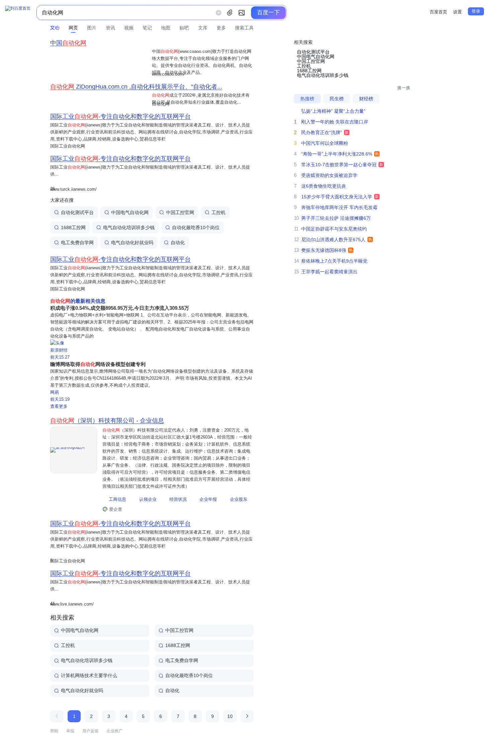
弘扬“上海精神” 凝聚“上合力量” (333, 111)
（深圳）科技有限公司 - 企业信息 (107, 420)
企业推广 (114, 731)
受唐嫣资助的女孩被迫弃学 (329, 175)
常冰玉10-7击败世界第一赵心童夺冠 (339, 164)
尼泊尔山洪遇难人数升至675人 (333, 239)
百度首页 (438, 11)
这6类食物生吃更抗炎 (323, 186)
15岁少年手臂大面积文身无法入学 (336, 196)
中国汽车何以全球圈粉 (324, 143)
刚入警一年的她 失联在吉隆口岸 (334, 121)
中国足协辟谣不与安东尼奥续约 (334, 229)
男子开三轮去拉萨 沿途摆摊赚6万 (336, 218)
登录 (476, 11)
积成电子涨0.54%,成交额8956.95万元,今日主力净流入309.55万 (119, 308)
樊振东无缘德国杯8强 (323, 250)
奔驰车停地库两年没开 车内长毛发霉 (339, 207)
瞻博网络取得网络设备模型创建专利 (98, 364)
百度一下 (268, 12)
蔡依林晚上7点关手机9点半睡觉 (334, 261)
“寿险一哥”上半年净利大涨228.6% (336, 154)
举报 (70, 731)
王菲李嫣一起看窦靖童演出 (329, 271)
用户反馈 (90, 731)
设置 (457, 11)
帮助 (54, 731)
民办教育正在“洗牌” (321, 132)
